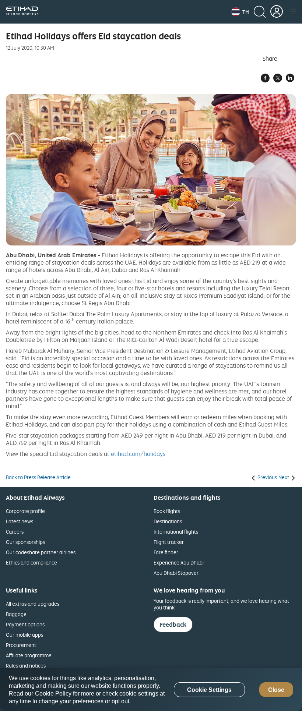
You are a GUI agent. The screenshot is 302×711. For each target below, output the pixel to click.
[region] (151, 689)
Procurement (21, 644)
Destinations (168, 521)
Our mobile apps (24, 634)
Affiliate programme (29, 655)
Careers (15, 531)
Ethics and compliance (31, 562)
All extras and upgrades (32, 603)
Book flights (167, 510)
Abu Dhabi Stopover (176, 572)
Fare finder (166, 552)
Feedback (173, 624)
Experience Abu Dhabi (179, 562)
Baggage (16, 614)
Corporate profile (25, 510)
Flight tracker (169, 541)
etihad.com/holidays (138, 454)
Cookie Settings (209, 690)
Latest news (19, 521)
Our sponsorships (25, 541)
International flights (176, 531)
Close (276, 690)
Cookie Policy (53, 693)
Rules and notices (26, 665)
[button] (240, 11)
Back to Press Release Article (38, 477)
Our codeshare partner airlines (41, 552)
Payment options (25, 624)
